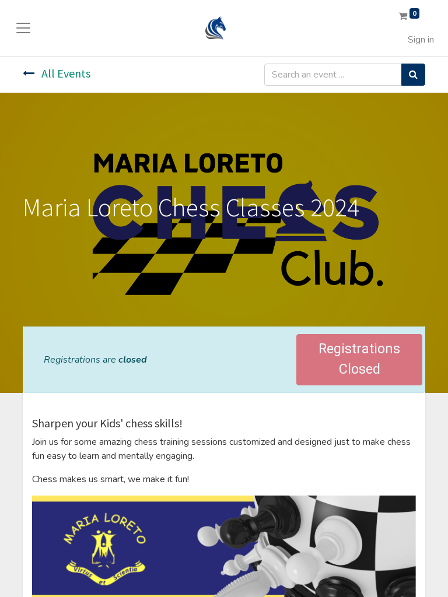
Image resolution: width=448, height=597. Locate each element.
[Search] (413, 75)
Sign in (421, 39)
